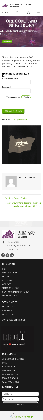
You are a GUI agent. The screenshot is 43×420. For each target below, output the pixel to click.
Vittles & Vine (8, 370)
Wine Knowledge (10, 374)
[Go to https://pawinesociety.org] (16, 5)
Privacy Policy (9, 295)
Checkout (7, 310)
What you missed (20, 119)
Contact (6, 284)
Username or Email (10, 78)
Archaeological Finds (13, 359)
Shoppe (5, 276)
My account (8, 314)
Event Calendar (9, 272)
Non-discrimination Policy (15, 292)
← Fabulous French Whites (14, 198)
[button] (5, 12)
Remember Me (14, 97)
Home (4, 269)
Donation (7, 280)
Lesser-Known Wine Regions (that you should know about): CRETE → (23, 204)
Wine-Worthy (9, 366)
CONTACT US (12, 249)
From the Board (10, 378)
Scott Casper (19, 31)
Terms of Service (10, 288)
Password (6, 87)
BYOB (4, 363)
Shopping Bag (9, 306)
